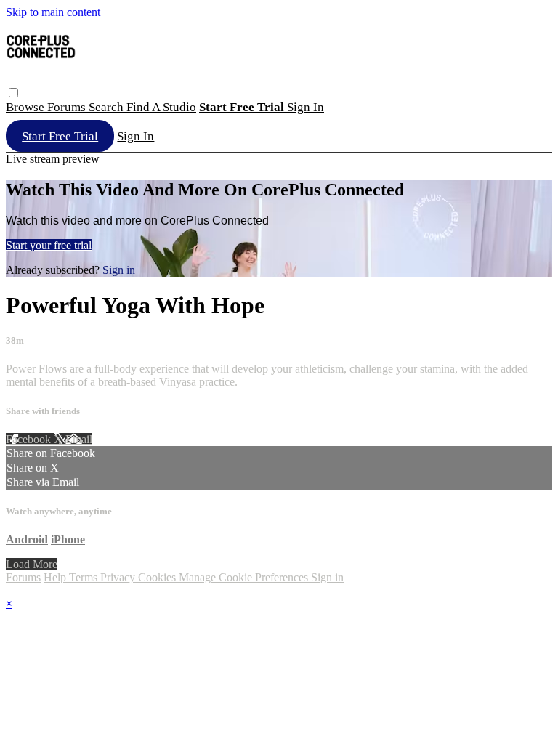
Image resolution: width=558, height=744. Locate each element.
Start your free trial (49, 245)
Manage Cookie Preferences (245, 577)
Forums (68, 107)
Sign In (135, 136)
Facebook (30, 439)
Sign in (305, 107)
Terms (84, 577)
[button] (13, 92)
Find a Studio (161, 107)
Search (107, 107)
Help (56, 577)
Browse (26, 107)
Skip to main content (53, 12)
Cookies (158, 577)
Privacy (119, 577)
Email (78, 439)
